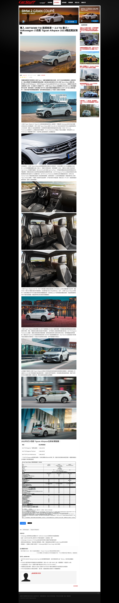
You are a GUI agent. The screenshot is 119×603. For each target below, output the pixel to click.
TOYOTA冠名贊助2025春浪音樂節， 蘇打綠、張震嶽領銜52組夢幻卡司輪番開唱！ (41, 568)
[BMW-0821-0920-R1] (89, 14)
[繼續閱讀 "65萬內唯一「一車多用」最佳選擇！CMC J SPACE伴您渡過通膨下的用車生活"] (89, 111)
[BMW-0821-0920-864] (49, 16)
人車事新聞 (43, 75)
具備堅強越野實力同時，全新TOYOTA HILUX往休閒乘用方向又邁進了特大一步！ (89, 49)
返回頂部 (75, 586)
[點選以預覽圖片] (48, 54)
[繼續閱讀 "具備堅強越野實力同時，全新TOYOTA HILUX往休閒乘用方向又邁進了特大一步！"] (89, 58)
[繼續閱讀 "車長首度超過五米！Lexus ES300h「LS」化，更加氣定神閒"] (89, 92)
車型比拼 (77, 2)
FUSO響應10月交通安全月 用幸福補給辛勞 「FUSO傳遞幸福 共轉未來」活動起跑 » (57, 553)
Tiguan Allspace (35, 529)
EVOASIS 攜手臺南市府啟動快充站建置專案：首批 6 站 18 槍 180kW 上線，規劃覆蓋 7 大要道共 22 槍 (46, 562)
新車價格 (50, 2)
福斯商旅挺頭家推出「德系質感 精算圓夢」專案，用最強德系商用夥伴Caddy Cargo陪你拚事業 (44, 542)
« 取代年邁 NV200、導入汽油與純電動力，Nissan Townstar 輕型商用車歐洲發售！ (40, 551)
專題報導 (70, 2)
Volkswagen (26, 529)
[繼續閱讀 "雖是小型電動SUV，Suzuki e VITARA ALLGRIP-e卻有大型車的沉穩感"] (89, 75)
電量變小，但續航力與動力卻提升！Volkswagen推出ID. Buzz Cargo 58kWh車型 (40, 544)
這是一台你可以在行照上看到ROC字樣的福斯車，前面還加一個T (37, 538)
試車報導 (64, 2)
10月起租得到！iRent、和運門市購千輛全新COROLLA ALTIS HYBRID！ (39, 564)
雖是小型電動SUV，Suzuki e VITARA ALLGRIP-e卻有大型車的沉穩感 (89, 67)
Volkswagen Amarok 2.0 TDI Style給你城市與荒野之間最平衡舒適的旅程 (38, 540)
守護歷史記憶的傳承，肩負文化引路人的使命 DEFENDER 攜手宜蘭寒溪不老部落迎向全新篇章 (44, 566)
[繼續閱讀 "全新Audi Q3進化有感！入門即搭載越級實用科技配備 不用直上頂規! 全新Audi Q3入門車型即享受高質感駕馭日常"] (89, 39)
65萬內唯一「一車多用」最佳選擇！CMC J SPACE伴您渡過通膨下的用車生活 (89, 102)
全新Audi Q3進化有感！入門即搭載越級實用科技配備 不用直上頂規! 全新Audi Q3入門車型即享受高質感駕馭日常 (89, 29)
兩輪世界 (83, 2)
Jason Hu (25, 75)
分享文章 (23, 523)
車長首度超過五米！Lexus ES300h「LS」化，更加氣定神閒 (88, 84)
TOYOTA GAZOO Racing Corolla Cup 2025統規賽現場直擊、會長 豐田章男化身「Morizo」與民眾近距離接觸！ (47, 559)
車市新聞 (56, 2)
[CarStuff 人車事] (27, 0)
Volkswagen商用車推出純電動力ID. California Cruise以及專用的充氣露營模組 (40, 536)
